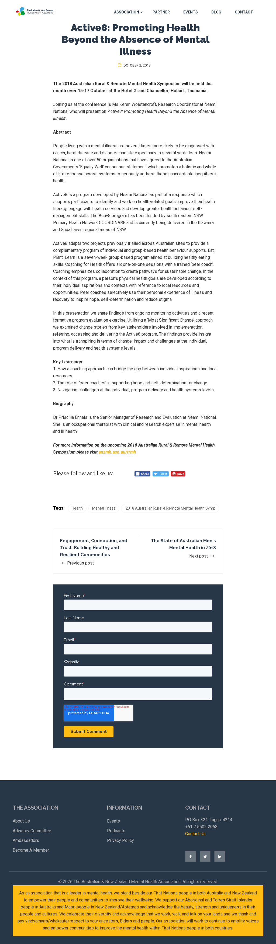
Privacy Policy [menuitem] (120, 840)
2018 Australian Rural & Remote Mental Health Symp (170, 508)
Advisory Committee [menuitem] (32, 830)
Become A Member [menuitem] (31, 850)
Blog (216, 12)
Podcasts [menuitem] (116, 830)
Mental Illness (103, 508)
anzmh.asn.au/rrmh (117, 452)
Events (190, 12)
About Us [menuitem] (21, 821)
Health (77, 508)
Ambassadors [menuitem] (26, 840)
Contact (244, 12)
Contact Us (195, 833)
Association (126, 12)
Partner (161, 12)
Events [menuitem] (113, 821)
